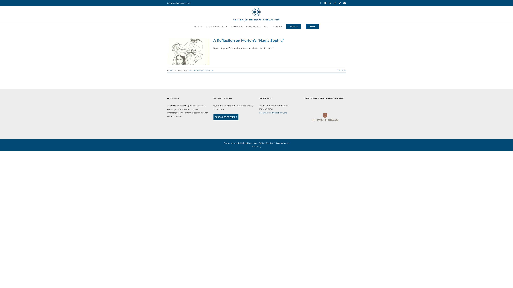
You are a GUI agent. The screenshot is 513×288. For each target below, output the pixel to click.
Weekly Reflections (205, 70)
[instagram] (330, 3)
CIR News (192, 70)
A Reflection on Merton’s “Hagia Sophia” (248, 40)
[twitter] (340, 3)
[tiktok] (335, 3)
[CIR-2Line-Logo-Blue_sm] (256, 8)
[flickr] (325, 3)
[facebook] (321, 3)
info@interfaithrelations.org (179, 3)
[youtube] (344, 3)
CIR (171, 70)
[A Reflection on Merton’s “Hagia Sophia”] (188, 52)
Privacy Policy (256, 147)
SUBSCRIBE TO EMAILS (226, 117)
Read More (341, 70)
